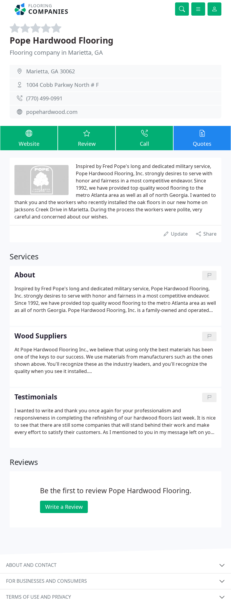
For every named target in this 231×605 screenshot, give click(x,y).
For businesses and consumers (46, 581)
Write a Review (64, 506)
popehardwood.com (52, 111)
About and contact (31, 565)
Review (87, 143)
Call (144, 143)
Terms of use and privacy (38, 597)
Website (29, 143)
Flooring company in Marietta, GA (56, 52)
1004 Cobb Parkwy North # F (62, 84)
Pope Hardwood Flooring (61, 40)
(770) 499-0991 (44, 98)
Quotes (202, 143)
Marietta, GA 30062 (50, 71)
